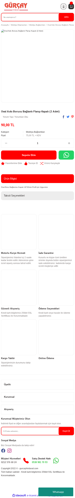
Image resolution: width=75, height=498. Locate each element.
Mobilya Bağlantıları (35, 132)
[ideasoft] (19, 495)
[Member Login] (63, 6)
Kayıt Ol (66, 431)
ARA (66, 17)
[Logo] (16, 6)
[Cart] (71, 6)
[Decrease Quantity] (6, 143)
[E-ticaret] (37, 495)
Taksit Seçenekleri (14, 195)
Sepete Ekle (29, 155)
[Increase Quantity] (69, 143)
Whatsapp (58, 491)
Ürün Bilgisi (10, 178)
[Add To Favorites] (11, 163)
